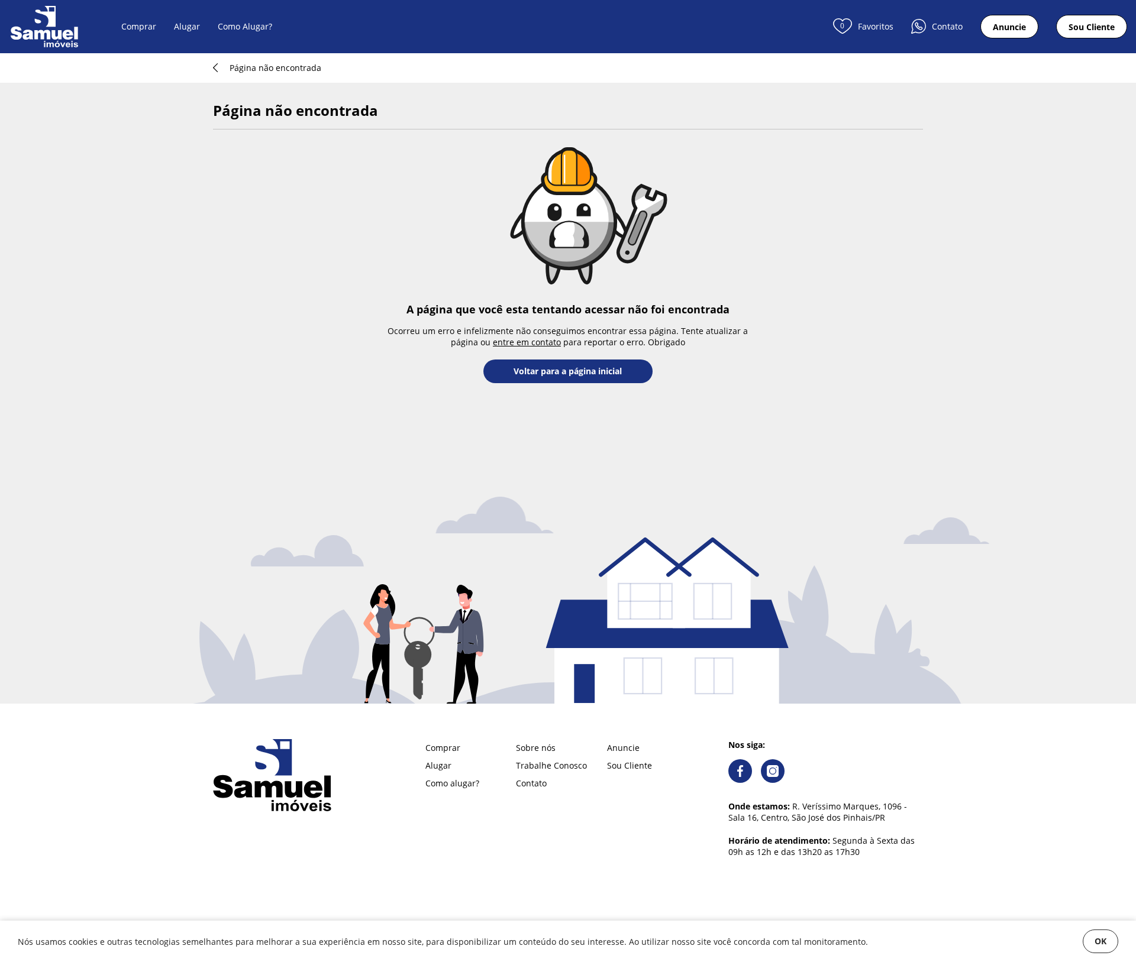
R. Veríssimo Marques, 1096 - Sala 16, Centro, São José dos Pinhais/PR (817, 812)
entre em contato (527, 342)
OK (1100, 941)
